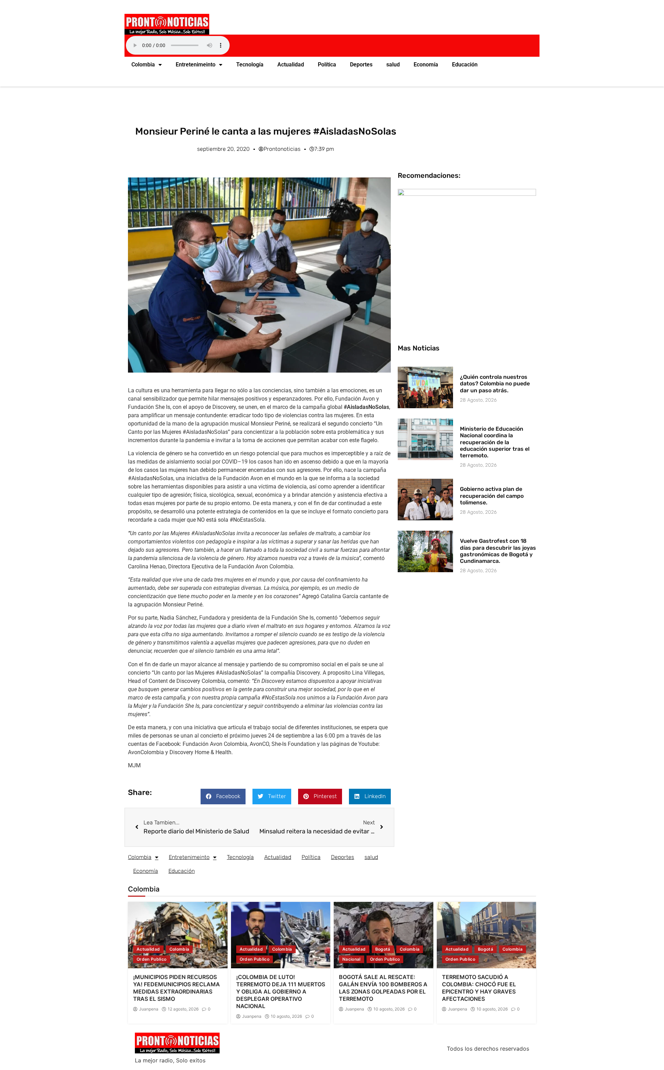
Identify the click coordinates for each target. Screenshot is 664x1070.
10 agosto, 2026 (286, 1016)
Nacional (351, 959)
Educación (465, 64)
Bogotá (382, 949)
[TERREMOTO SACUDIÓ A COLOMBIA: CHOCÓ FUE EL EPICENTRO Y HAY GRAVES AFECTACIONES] (486, 935)
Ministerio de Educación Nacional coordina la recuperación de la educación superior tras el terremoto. (494, 442)
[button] (223, 796)
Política (327, 64)
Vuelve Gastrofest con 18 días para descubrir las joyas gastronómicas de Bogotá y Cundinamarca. (498, 551)
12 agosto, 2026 (183, 1009)
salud (393, 64)
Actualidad (290, 64)
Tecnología (250, 64)
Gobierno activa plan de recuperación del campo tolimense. (492, 495)
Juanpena (148, 1009)
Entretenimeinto (195, 64)
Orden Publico (152, 959)
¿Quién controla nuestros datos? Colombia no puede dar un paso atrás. (495, 383)
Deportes (361, 64)
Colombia (143, 64)
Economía (426, 64)
